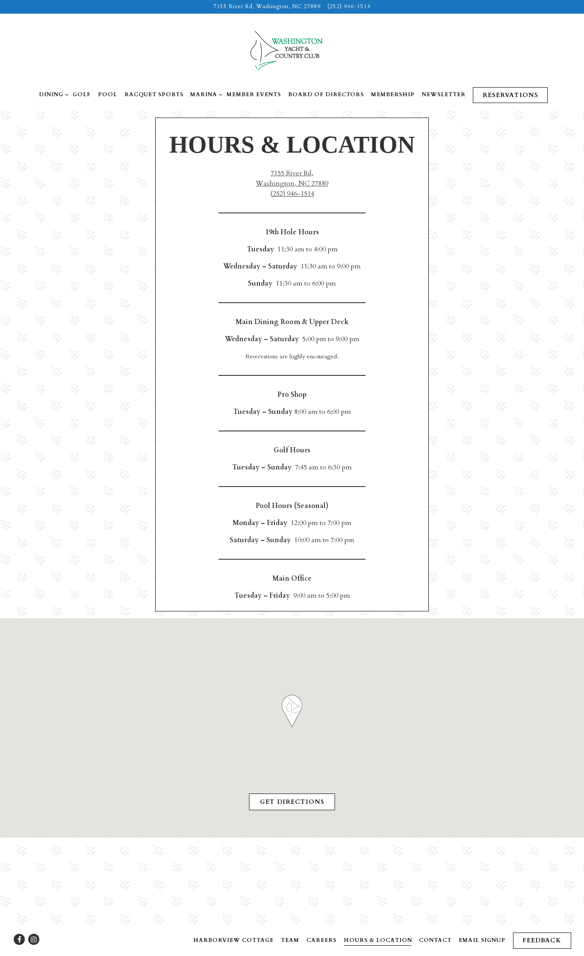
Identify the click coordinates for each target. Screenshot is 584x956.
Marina (205, 94)
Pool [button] (107, 94)
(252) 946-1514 (349, 6)
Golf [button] (82, 94)
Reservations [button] (510, 95)
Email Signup (482, 940)
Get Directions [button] (292, 802)
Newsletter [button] (444, 94)
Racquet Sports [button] (153, 94)
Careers (321, 940)
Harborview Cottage (233, 940)
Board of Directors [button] (326, 94)
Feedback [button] (541, 940)
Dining (52, 94)
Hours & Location (378, 940)
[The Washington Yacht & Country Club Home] (292, 50)
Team (290, 940)
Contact (435, 940)
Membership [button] (393, 94)
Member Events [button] (254, 94)
